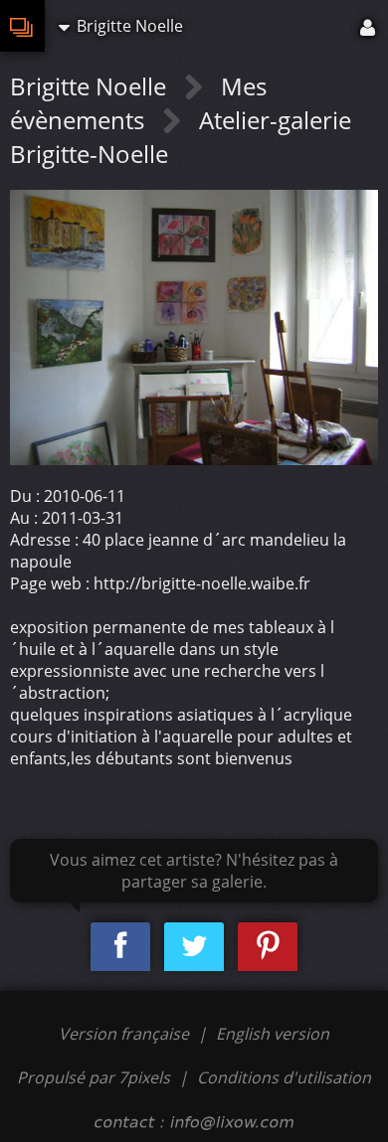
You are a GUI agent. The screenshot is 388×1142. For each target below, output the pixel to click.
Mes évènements (138, 103)
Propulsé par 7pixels (93, 1077)
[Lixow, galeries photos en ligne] (22, 26)
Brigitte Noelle (91, 86)
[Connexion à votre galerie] (369, 26)
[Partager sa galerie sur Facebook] (120, 946)
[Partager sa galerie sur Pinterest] (267, 946)
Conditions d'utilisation (284, 1077)
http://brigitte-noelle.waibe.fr (202, 583)
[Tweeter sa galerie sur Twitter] (194, 946)
